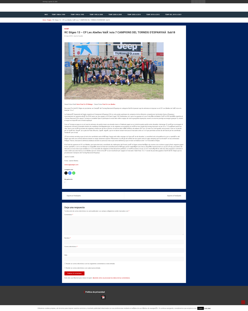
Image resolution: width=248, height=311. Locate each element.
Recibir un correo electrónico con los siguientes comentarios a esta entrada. (90, 264)
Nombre (67, 238)
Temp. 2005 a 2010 (134, 14)
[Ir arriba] (243, 302)
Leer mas (207, 308)
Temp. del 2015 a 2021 (173, 14)
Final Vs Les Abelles (108, 104)
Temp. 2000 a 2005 (115, 14)
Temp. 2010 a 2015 (153, 14)
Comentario (68, 215)
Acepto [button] (200, 308)
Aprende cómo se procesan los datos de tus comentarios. (111, 278)
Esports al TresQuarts (74, 196)
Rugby (66, 29)
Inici (46, 14)
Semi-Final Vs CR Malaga (85, 104)
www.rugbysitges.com (71, 165)
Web (65, 255)
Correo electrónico (71, 246)
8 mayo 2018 (68, 36)
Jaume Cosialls (78, 36)
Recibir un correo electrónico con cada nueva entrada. (83, 268)
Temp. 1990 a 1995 (77, 14)
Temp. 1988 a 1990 (58, 14)
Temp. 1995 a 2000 (96, 14)
